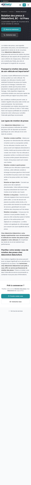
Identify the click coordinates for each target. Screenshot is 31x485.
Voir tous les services (17, 311)
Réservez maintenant (12, 29)
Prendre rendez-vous (16, 296)
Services (11, 11)
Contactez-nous (11, 35)
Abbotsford (4, 11)
